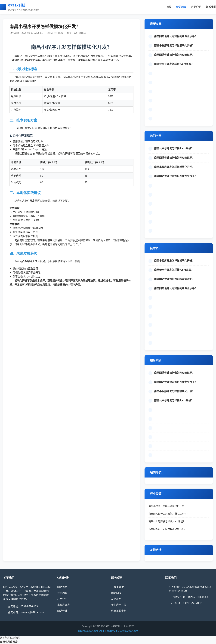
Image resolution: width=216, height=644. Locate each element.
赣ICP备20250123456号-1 (91, 630)
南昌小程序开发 (9, 642)
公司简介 (181, 7)
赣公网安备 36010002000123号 (122, 630)
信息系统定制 (118, 611)
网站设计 (62, 611)
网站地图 (5, 637)
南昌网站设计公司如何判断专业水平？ (175, 36)
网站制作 (116, 593)
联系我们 (211, 7)
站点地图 (15, 637)
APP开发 (116, 599)
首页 (168, 7)
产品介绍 (196, 7)
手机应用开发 (118, 605)
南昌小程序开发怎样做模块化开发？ (174, 45)
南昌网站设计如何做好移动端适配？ (174, 54)
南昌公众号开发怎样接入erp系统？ (174, 64)
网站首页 (62, 587)
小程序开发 (63, 605)
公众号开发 (117, 587)
